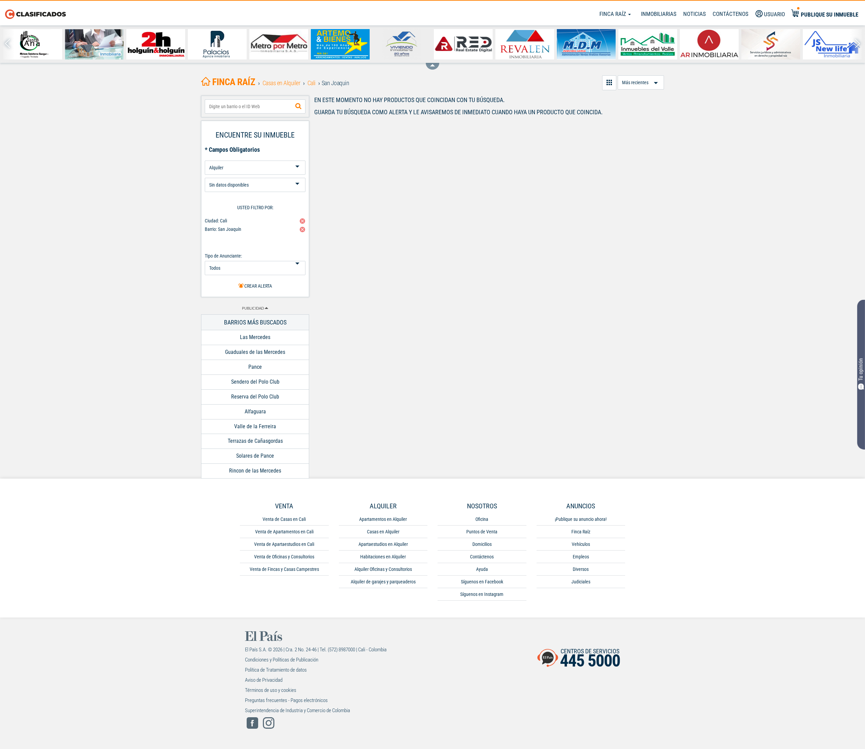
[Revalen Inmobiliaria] (524, 44)
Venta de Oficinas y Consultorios (284, 556)
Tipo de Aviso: (255, 175)
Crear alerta (257, 286)
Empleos (581, 556)
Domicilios (482, 544)
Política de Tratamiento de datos (276, 670)
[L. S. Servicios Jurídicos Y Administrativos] (770, 44)
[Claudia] (94, 44)
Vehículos (581, 544)
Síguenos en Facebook (482, 581)
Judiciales (580, 581)
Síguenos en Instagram (481, 594)
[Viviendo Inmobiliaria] (401, 44)
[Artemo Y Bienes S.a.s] (340, 44)
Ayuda (482, 569)
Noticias (694, 13)
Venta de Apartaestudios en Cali (284, 544)
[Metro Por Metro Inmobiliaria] (278, 44)
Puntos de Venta (481, 531)
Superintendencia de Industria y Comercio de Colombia (297, 710)
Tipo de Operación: (255, 158)
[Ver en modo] (609, 82)
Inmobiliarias (658, 13)
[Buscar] (298, 106)
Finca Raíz (613, 13)
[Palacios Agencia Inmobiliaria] (217, 44)
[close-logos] (432, 63)
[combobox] (255, 106)
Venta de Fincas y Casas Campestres (284, 569)
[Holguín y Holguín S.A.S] (155, 44)
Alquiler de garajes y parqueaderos (383, 581)
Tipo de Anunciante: (223, 256)
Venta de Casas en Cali (284, 519)
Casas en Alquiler (383, 531)
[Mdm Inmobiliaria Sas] (586, 44)
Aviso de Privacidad (263, 680)
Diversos (581, 569)
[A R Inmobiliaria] (709, 44)
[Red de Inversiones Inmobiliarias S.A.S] (463, 44)
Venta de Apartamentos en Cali (284, 531)
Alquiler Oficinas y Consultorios (383, 569)
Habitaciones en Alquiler (383, 556)
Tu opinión (861, 369)
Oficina (481, 519)
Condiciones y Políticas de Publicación (281, 660)
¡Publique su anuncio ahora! (581, 519)
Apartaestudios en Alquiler (383, 544)
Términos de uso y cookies (270, 690)
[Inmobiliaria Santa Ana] (32, 44)
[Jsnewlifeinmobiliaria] (832, 44)
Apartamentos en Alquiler (383, 519)
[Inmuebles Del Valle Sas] (647, 44)
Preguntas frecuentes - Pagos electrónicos (286, 700)
